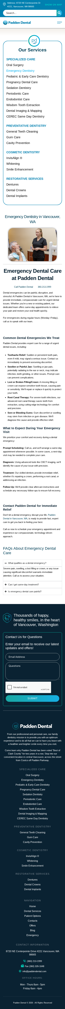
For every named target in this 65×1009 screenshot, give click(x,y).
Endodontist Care (32, 804)
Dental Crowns (32, 884)
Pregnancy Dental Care (32, 789)
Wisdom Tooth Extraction (32, 809)
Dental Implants (32, 889)
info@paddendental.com (34, 971)
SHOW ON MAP (53, 4)
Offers (32, 925)
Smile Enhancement (32, 865)
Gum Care (32, 837)
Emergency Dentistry (32, 780)
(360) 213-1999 (34, 961)
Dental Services (32, 911)
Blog (32, 930)
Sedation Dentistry (32, 794)
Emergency (32, 935)
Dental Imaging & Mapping (32, 813)
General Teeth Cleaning (32, 832)
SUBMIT (33, 698)
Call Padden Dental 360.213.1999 (32, 287)
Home (32, 906)
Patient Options (32, 916)
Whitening (32, 861)
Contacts (32, 920)
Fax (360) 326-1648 (34, 966)
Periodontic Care (32, 799)
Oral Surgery (32, 775)
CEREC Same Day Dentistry (32, 818)
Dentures (32, 879)
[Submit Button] (59, 13)
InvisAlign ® (32, 856)
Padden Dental (19, 1003)
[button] (59, 22)
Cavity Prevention (32, 842)
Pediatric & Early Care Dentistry (33, 784)
